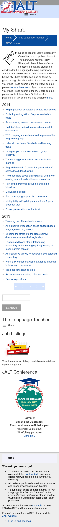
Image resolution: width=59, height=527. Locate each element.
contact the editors (20, 87)
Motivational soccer (15, 191)
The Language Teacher (31, 37)
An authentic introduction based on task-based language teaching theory (30, 227)
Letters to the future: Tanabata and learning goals (28, 144)
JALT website (32, 474)
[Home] (29, 2)
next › (36, 286)
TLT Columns (13, 43)
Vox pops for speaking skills (20, 269)
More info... (29, 435)
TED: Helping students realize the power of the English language (30, 136)
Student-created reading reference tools (26, 274)
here (49, 97)
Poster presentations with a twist (22, 209)
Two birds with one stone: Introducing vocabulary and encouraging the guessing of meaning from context (29, 245)
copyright (37, 505)
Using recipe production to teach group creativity (26, 153)
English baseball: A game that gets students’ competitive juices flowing (29, 169)
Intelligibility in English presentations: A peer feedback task (29, 202)
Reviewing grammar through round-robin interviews (27, 185)
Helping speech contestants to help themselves (30, 109)
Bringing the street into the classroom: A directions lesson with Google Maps (26, 235)
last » (42, 286)
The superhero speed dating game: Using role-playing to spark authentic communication (30, 177)
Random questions (15, 279)
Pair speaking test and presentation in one (28, 122)
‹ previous (23, 286)
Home (9, 37)
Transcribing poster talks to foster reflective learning (28, 161)
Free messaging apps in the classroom (26, 196)
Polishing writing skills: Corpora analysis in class (28, 115)
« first (17, 286)
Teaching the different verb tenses (23, 221)
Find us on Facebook (19, 521)
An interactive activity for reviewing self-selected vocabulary (31, 255)
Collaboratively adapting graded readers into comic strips (29, 128)
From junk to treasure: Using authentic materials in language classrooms (30, 263)
